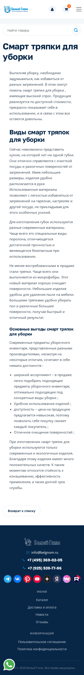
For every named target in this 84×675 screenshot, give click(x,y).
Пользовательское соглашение (42, 642)
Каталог (42, 600)
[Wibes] (67, 579)
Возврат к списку (21, 511)
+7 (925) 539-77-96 (45, 568)
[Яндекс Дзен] (47, 579)
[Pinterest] (27, 579)
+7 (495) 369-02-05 (44, 560)
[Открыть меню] (79, 9)
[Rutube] (76, 579)
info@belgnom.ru (44, 552)
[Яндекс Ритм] (57, 579)
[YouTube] (37, 579)
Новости (42, 614)
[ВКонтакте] (17, 579)
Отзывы (42, 622)
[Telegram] (7, 579)
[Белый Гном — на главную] (17, 9)
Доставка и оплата (42, 607)
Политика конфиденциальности (42, 649)
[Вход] (52, 9)
